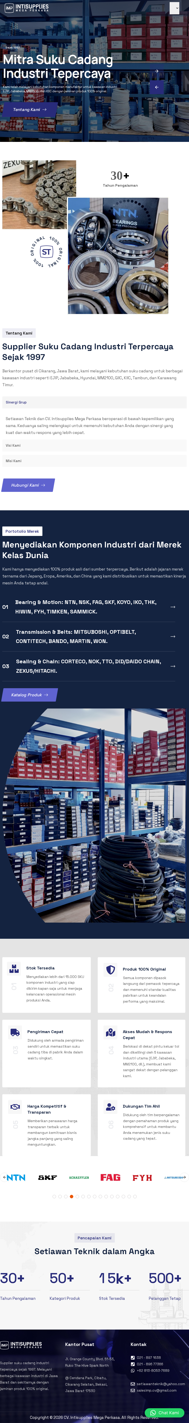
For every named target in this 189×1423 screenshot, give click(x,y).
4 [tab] (71, 1196)
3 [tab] (66, 1196)
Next (184, 1177)
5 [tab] (77, 1196)
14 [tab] (129, 1196)
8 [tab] (94, 1196)
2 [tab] (60, 1196)
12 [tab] (117, 1196)
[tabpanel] (110, 1177)
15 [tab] (135, 1196)
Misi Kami (13, 461)
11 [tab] (112, 1196)
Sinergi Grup (16, 402)
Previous (4, 1177)
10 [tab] (106, 1196)
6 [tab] (83, 1196)
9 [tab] (100, 1196)
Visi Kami (13, 445)
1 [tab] (54, 1196)
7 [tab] (89, 1196)
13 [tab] (123, 1196)
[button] (164, 1412)
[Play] (46, 251)
